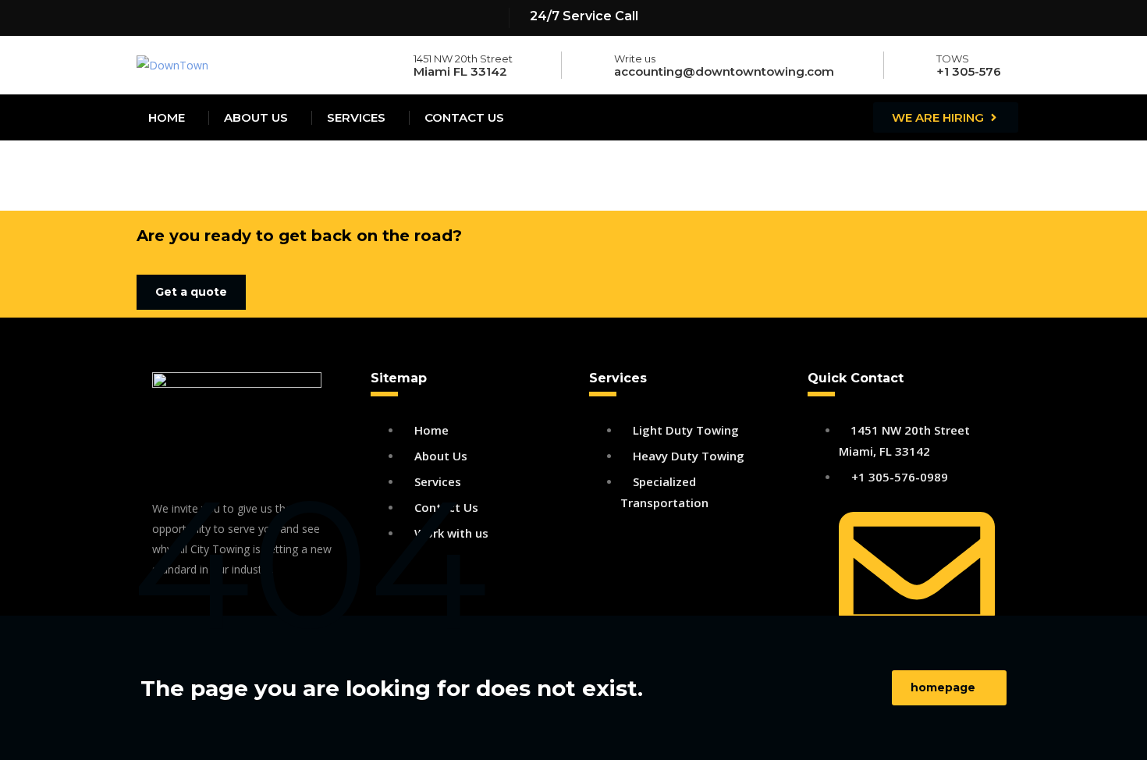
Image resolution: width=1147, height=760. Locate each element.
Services (356, 118)
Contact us (464, 118)
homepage (943, 687)
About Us (256, 118)
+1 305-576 (968, 71)
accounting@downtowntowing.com (724, 71)
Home (166, 118)
